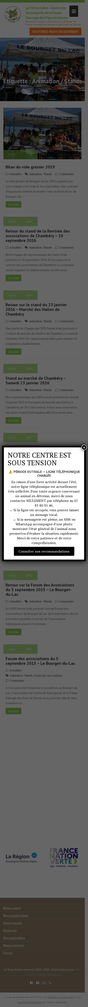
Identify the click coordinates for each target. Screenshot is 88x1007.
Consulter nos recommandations (44, 551)
